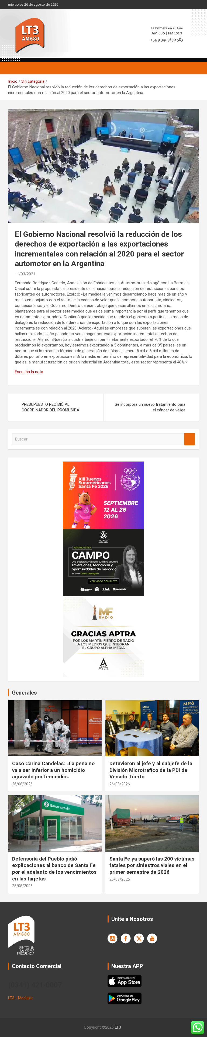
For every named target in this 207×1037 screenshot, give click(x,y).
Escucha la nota (29, 371)
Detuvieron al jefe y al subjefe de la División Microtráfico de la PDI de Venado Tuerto (150, 770)
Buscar (189, 439)
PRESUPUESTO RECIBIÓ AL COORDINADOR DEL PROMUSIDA (50, 407)
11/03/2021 (25, 274)
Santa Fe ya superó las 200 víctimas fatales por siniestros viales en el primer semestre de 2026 (151, 865)
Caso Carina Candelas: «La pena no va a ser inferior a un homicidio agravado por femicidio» (53, 770)
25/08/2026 (22, 886)
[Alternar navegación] (15, 68)
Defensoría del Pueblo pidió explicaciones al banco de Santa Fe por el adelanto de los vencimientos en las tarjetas (54, 869)
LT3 (118, 1027)
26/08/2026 (22, 784)
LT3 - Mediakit (20, 998)
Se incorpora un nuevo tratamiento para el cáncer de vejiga (150, 407)
